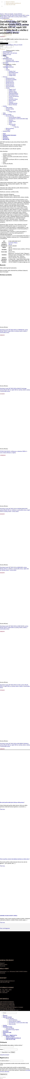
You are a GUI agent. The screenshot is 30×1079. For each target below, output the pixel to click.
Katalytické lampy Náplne (12, 61)
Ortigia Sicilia (12, 75)
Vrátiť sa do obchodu (11, 53)
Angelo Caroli (12, 89)
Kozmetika (5, 63)
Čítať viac (2, 809)
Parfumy (5, 76)
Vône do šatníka (10, 1028)
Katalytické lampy (7, 1026)
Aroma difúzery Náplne (15, 117)
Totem (10, 122)
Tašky (4, 36)
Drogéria (8, 129)
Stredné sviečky (10, 109)
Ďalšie (4, 53)
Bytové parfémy (10, 128)
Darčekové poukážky (11, 79)
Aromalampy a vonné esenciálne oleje (18, 118)
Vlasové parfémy (10, 86)
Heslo (2, 1049)
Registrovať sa (4, 1074)
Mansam (11, 102)
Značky (8, 69)
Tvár (7, 68)
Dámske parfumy (10, 78)
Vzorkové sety (6, 131)
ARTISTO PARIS (13, 92)
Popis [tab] (4, 133)
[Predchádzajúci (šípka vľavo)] (0, 1078)
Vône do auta (12, 124)
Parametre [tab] (5, 138)
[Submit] (6, 40)
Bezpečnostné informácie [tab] (9, 135)
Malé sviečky (9, 107)
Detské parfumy (10, 82)
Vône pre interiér (7, 19)
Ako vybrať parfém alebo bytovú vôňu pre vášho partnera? (12, 802)
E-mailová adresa (4, 1060)
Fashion (5, 56)
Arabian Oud (12, 71)
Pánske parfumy (10, 83)
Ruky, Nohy (9, 65)
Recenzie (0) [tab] (6, 139)
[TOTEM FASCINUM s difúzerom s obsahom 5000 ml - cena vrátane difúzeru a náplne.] (9, 446)
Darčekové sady (7, 34)
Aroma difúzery (18, 14)
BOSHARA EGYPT (13, 72)
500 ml (10, 244)
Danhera (11, 97)
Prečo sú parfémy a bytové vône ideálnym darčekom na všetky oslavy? (14, 859)
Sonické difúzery (13, 1019)
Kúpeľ (7, 64)
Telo (7, 67)
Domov (2, 14)
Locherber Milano (13, 99)
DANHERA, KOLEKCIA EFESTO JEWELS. (8, 915)
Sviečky (5, 106)
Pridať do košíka (4, 43)
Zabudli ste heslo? (4, 1054)
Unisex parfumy (10, 85)
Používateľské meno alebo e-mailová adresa (11, 1045)
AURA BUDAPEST (7, 51)
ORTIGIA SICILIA (13, 103)
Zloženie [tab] (5, 136)
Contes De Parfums (14, 96)
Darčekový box (9, 81)
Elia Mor (17, 127)
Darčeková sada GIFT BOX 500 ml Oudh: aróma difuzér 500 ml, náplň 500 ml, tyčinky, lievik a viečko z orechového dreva (15, 686)
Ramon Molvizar (13, 104)
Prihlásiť (13, 1052)
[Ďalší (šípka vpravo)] (2, 1078)
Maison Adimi (12, 74)
